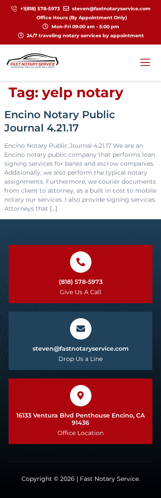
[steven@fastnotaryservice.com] (80, 329)
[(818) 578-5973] (80, 262)
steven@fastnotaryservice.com (81, 348)
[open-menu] (143, 62)
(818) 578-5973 (81, 282)
